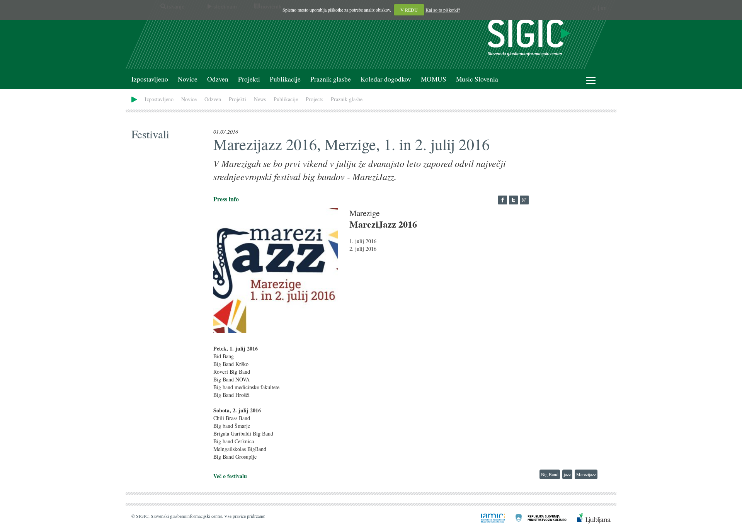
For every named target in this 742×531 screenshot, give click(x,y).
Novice (187, 79)
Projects (314, 99)
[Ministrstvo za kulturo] (536, 517)
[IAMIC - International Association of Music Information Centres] (488, 517)
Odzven (217, 79)
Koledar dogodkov (386, 79)
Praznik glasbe (330, 79)
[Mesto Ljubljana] (589, 517)
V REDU (409, 10)
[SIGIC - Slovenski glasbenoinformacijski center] (529, 37)
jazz (567, 474)
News (260, 99)
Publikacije (285, 79)
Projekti (249, 79)
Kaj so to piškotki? (442, 10)
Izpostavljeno (149, 79)
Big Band (549, 474)
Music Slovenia (477, 79)
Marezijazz (586, 474)
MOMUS (433, 79)
